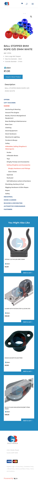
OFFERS (6, 99)
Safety (7, 193)
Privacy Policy (19, 466)
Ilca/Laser (10, 178)
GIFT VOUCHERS (9, 103)
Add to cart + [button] (27, 273)
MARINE (7, 106)
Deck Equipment (11, 131)
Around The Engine (12, 112)
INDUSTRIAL (8, 197)
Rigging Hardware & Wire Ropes (16, 187)
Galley (7, 143)
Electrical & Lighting (12, 137)
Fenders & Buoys (11, 140)
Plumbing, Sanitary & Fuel (14, 184)
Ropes (7, 190)
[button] (31, 16)
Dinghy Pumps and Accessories (18, 162)
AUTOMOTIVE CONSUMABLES (14, 206)
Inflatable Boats (12, 155)
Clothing (8, 128)
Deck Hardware (10, 134)
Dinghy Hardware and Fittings (19, 168)
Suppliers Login (11, 466)
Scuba (9, 152)
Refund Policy (11, 469)
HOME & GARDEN (10, 200)
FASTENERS (8, 209)
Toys (8, 159)
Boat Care (8, 124)
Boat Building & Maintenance (15, 121)
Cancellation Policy (29, 466)
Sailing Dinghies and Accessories (18, 165)
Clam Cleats (12, 171)
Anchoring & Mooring (12, 109)
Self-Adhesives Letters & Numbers (19, 181)
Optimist (10, 175)
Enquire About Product (13, 77)
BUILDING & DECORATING (13, 203)
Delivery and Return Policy (22, 469)
